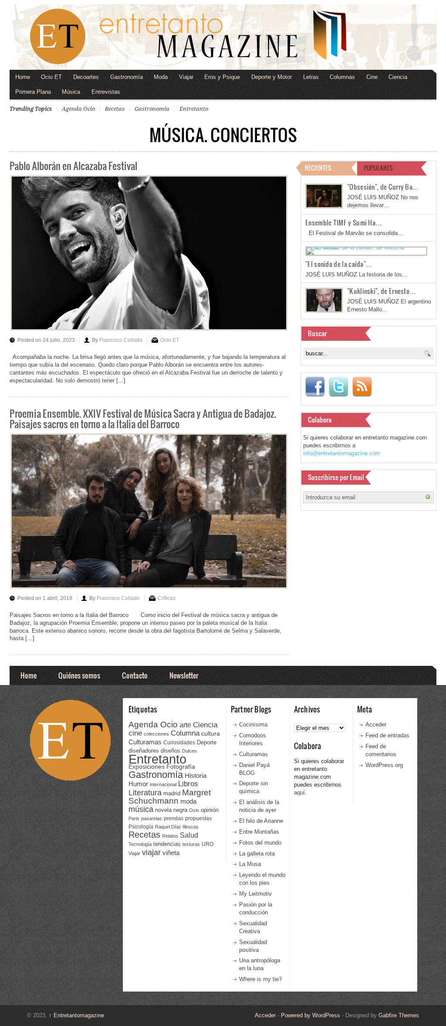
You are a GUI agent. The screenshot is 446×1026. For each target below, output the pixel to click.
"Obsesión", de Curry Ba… (383, 186)
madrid (171, 793)
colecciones (156, 733)
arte (185, 725)
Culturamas (145, 742)
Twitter (338, 386)
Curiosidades (179, 743)
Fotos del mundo (260, 842)
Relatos (170, 836)
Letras (311, 77)
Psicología (140, 827)
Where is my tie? (260, 979)
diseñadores (143, 750)
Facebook (314, 386)
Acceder (375, 724)
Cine (372, 77)
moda (188, 801)
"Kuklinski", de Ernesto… (381, 291)
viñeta (170, 852)
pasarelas (151, 818)
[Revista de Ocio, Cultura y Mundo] (223, 37)
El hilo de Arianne (261, 821)
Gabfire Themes (398, 1015)
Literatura (145, 792)
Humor (138, 783)
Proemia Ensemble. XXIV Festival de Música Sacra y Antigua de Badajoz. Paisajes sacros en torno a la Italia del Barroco (143, 418)
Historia (195, 775)
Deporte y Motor (271, 77)
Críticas (167, 598)
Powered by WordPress (310, 1015)
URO (207, 844)
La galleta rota (257, 853)
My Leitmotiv (255, 893)
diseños (170, 750)
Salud (189, 835)
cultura (210, 733)
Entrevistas (105, 92)
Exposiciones (146, 767)
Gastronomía (126, 77)
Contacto (135, 675)
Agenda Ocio (78, 109)
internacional (163, 784)
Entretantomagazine (76, 1015)
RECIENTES (318, 167)
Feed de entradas (387, 735)
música (140, 809)
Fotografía (180, 766)
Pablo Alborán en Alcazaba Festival (73, 165)
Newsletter (183, 675)
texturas (191, 844)
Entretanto (193, 109)
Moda (161, 77)
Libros (188, 783)
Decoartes (86, 77)
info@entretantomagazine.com (341, 453)
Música (71, 92)
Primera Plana (33, 92)
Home (22, 77)
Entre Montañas (259, 831)
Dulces (189, 750)
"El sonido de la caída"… (338, 264)
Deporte (206, 743)
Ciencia (398, 77)
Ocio (194, 810)
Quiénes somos (79, 675)
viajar (151, 852)
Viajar (186, 77)
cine (135, 733)
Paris (133, 818)
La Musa (250, 864)
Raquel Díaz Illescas (177, 826)
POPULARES (378, 167)
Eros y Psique (222, 77)
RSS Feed (361, 386)
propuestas (198, 818)
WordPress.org (384, 765)
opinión (210, 810)
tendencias (167, 844)
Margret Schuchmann (169, 797)
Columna (185, 733)
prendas (173, 818)
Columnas (342, 77)
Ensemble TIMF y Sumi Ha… (343, 222)
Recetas (115, 109)
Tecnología (140, 844)
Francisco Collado (120, 340)
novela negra (171, 810)
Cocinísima (253, 724)
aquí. (300, 792)
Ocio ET (51, 77)
